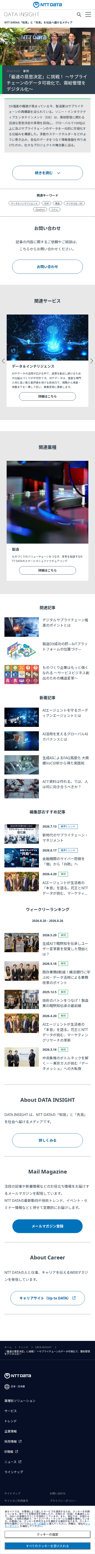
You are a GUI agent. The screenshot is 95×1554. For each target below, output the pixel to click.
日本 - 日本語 (18, 1386)
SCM (46, 203)
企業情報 (10, 1431)
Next (91, 360)
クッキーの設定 (47, 1534)
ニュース (10, 1461)
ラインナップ (13, 1472)
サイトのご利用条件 (16, 1500)
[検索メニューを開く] (79, 14)
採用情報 (10, 1441)
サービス (10, 1411)
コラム (54, 209)
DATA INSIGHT (43, 1347)
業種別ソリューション (19, 1401)
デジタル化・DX (74, 203)
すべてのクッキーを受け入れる (47, 1546)
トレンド (23, 1347)
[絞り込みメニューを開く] (88, 14)
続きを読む (44, 172)
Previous (3, 360)
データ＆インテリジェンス (24, 203)
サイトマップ (12, 1493)
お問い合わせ (47, 266)
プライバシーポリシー (63, 1500)
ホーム (8, 1347)
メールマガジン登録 (47, 1226)
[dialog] (47, 1530)
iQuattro (40, 209)
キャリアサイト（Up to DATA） (45, 1298)
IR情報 (8, 1451)
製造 (57, 203)
